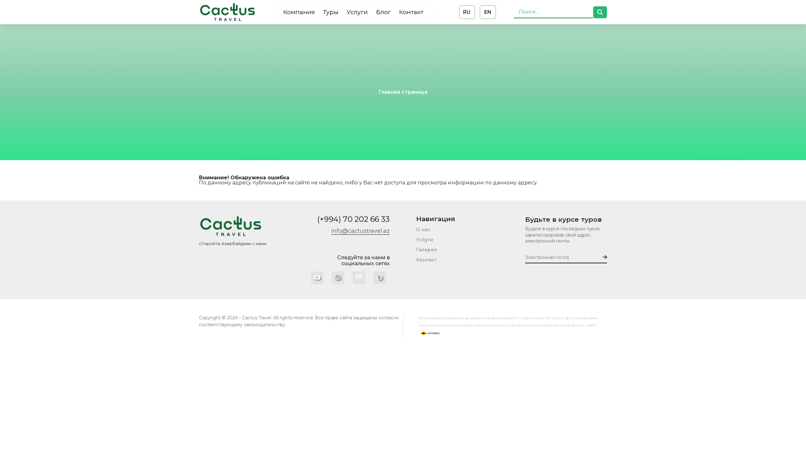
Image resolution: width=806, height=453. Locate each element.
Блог (383, 12)
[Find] (600, 12)
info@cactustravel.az (360, 230)
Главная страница (403, 92)
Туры (330, 12)
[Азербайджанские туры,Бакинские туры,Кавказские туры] (227, 12)
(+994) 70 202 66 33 (353, 219)
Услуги (357, 12)
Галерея (426, 250)
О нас (423, 229)
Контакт (411, 12)
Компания (299, 12)
